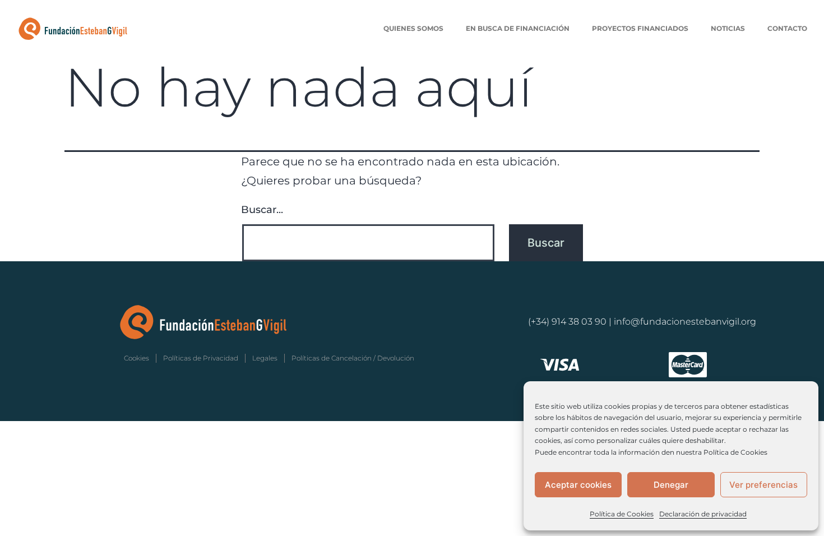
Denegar (671, 484)
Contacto (787, 28)
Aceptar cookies (578, 484)
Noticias (728, 28)
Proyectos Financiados (640, 28)
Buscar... (262, 210)
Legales (264, 358)
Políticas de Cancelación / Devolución (352, 358)
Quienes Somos (413, 28)
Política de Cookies (622, 514)
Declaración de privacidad (703, 514)
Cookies (136, 358)
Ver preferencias (763, 484)
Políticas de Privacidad (200, 358)
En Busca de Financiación (518, 28)
